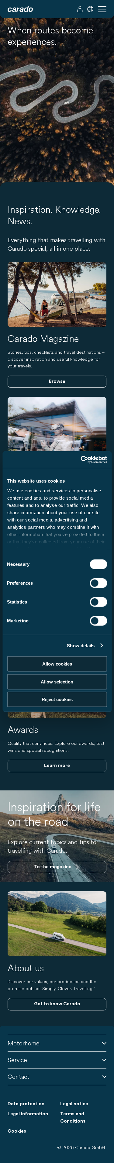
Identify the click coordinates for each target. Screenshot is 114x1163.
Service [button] (17, 1060)
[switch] (98, 583)
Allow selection (57, 681)
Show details (81, 645)
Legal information (28, 1114)
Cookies (17, 1131)
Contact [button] (18, 1076)
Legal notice (74, 1104)
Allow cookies (57, 663)
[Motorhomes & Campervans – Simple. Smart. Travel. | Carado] (20, 9)
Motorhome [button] (24, 1043)
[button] (90, 9)
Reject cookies (57, 699)
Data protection (26, 1104)
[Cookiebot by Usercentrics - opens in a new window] (81, 459)
